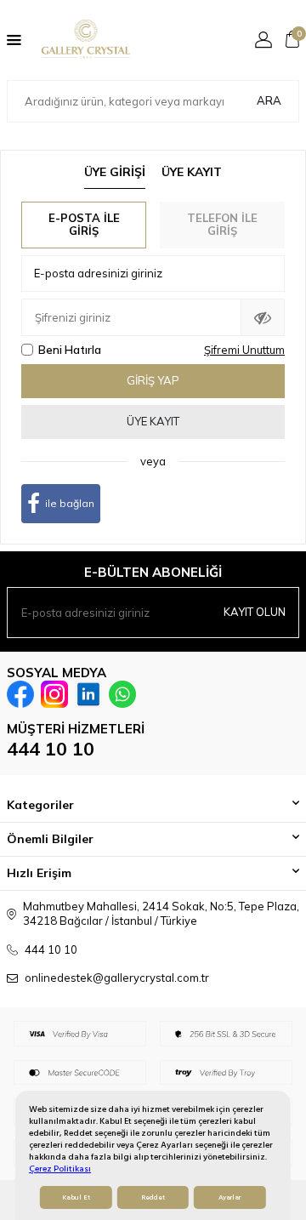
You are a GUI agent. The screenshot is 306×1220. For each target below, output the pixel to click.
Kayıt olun (255, 612)
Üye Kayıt (192, 172)
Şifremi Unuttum (244, 349)
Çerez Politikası (60, 1168)
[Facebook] (20, 694)
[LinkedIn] (88, 694)
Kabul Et (76, 1197)
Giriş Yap (153, 380)
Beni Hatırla (69, 349)
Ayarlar (229, 1197)
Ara (269, 100)
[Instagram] (54, 694)
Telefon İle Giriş (222, 224)
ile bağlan (69, 503)
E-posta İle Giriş (84, 224)
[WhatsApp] (122, 694)
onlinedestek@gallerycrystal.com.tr (117, 977)
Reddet (153, 1197)
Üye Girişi (114, 172)
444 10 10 (50, 749)
